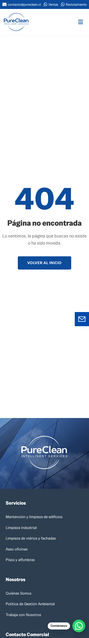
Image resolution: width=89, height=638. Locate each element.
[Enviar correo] (82, 319)
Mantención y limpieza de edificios (34, 516)
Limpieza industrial (21, 527)
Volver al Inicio (44, 262)
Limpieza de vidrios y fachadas (31, 538)
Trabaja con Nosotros (23, 614)
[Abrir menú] (80, 22)
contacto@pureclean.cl (24, 4)
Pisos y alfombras (20, 559)
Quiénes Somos (18, 593)
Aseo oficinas (17, 549)
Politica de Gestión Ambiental (30, 603)
